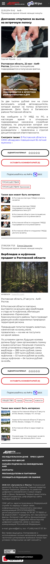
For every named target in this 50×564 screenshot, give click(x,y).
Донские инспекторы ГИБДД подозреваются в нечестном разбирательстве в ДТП (24, 208)
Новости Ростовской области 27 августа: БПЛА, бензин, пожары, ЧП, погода (28, 413)
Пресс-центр (37, 457)
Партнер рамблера (24, 551)
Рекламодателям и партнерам (19, 473)
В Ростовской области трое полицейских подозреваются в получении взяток (29, 215)
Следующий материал (24, 557)
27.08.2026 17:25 (8, 246)
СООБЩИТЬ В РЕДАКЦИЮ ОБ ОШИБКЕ (21, 477)
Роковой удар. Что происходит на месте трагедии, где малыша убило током (28, 437)
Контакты (7, 470)
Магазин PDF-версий (13, 460)
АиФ (19, 59)
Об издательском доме (15, 457)
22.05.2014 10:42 (8, 10)
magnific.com (18, 294)
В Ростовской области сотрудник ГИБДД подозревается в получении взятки (29, 224)
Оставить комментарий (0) (25, 162)
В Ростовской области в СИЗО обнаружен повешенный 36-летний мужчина (23, 140)
